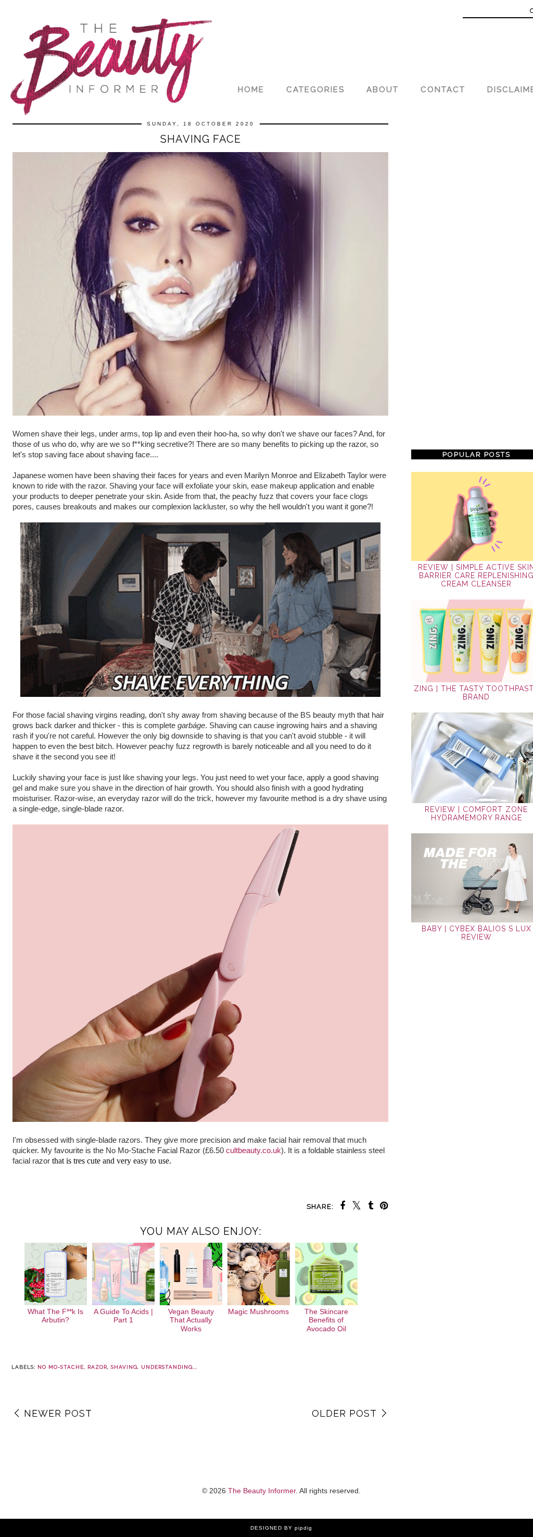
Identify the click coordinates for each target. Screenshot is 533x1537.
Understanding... (169, 1367)
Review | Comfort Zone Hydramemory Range (476, 813)
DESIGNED (266, 1528)
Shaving (124, 1367)
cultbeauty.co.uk (253, 1150)
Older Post (344, 1413)
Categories (315, 89)
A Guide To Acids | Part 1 (123, 1315)
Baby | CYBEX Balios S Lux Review (476, 932)
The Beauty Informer (262, 1490)
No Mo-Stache (60, 1367)
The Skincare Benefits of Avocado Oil (326, 1320)
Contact (443, 89)
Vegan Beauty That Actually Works (191, 1320)
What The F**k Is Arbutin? (55, 1315)
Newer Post (58, 1413)
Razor (97, 1367)
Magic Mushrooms (258, 1311)
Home (251, 89)
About (382, 89)
